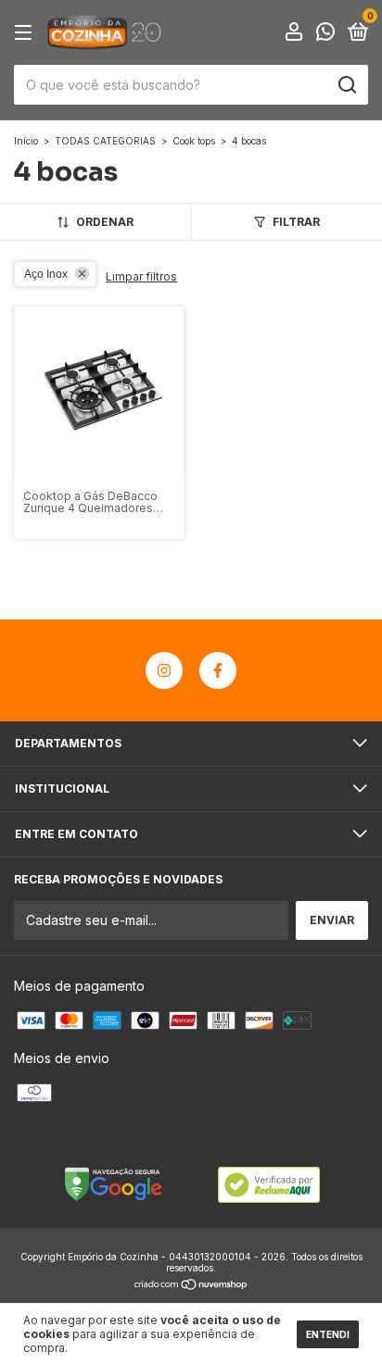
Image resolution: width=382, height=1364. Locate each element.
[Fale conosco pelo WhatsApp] (325, 34)
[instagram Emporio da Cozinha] (164, 670)
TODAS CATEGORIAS (105, 140)
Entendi (328, 1334)
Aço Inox (46, 274)
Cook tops (193, 140)
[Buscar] (346, 85)
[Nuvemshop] (191, 1286)
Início (26, 140)
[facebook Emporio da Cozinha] (217, 670)
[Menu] (26, 33)
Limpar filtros (141, 276)
